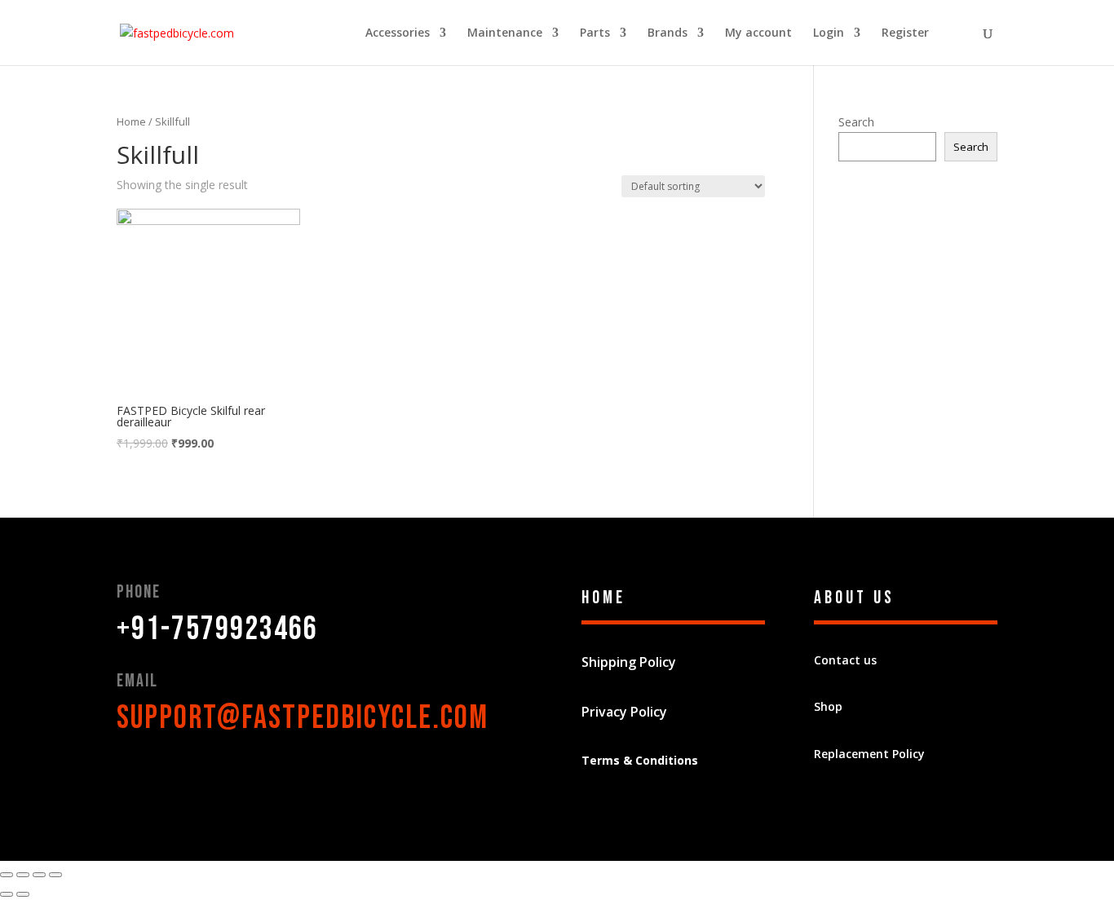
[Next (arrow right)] (22, 894)
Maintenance (504, 33)
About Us (854, 598)
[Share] (22, 874)
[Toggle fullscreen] (39, 874)
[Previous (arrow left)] (6, 894)
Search (856, 122)
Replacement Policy (869, 753)
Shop (828, 706)
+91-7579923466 (217, 629)
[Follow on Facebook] (130, 775)
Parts (595, 33)
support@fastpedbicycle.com (302, 718)
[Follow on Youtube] (227, 775)
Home (131, 121)
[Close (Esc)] (6, 874)
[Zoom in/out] (55, 874)
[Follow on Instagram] (260, 775)
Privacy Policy (624, 712)
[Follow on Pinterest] (195, 775)
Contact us (845, 660)
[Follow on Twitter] (162, 775)
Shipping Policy (628, 662)
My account (758, 33)
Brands (667, 33)
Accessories (397, 33)
